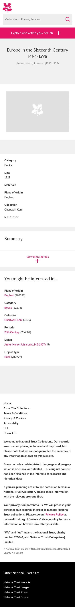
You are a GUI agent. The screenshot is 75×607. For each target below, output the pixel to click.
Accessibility (11, 423)
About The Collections (17, 408)
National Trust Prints (16, 592)
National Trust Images (17, 587)
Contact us (10, 433)
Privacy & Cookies (15, 418)
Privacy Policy (55, 514)
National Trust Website (17, 582)
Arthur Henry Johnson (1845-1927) (25, 344)
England (9, 295)
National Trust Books (16, 597)
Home (7, 403)
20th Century (12, 332)
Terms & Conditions (15, 413)
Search (67, 18)
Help (6, 428)
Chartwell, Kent (13, 319)
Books (8, 307)
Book (7, 356)
